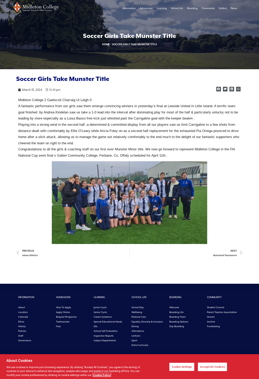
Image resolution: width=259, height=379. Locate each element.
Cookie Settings (182, 366)
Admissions (146, 8)
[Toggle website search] (242, 8)
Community (208, 8)
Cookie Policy (102, 374)
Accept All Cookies (212, 366)
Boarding (192, 8)
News (234, 8)
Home (106, 44)
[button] (218, 89)
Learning (162, 8)
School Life (177, 8)
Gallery (223, 8)
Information (129, 8)
